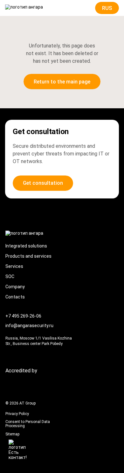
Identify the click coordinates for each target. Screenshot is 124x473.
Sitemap (12, 434)
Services (14, 266)
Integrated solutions (26, 245)
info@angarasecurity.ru (29, 325)
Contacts (15, 296)
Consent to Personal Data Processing (27, 424)
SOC (9, 276)
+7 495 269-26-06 (23, 316)
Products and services (28, 256)
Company (15, 286)
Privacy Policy (17, 414)
